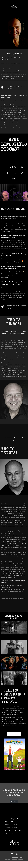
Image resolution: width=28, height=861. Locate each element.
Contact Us (9, 833)
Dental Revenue (15, 857)
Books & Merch (11, 827)
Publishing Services (13, 830)
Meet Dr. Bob (10, 821)
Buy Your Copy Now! (14, 734)
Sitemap (21, 857)
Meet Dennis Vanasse (14, 824)
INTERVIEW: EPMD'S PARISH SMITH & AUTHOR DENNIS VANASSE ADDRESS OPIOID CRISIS (12, 591)
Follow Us (14, 801)
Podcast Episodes (12, 819)
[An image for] (14, 647)
